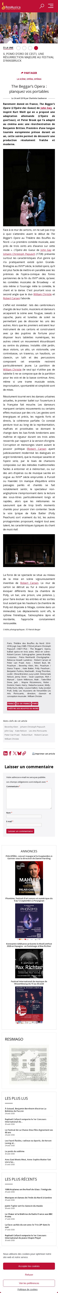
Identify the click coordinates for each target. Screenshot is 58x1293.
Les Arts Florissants (38, 730)
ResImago (14, 1039)
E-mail (9, 821)
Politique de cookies (27, 1289)
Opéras (37, 79)
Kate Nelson (21, 730)
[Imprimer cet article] (33, 753)
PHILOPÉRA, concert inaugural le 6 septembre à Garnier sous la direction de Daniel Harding (29, 857)
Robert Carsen (11, 298)
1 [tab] (18, 48)
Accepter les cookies (29, 1266)
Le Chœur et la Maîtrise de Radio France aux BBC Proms (29, 1215)
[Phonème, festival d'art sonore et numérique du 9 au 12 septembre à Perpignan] (29, 922)
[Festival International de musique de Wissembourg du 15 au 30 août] (29, 1005)
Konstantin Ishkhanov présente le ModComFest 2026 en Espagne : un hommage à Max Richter (29, 945)
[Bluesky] (19, 753)
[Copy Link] (24, 753)
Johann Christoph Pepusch (19, 254)
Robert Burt (27, 734)
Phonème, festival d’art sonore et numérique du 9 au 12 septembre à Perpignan (29, 899)
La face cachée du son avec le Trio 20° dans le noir (27, 1226)
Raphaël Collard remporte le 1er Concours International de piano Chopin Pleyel (25, 1236)
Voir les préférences (29, 1283)
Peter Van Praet (12, 734)
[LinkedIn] (5, 753)
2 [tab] (24, 48)
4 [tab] (36, 48)
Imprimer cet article (45, 753)
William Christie (42, 294)
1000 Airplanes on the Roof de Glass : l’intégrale (28, 1189)
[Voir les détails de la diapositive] (29, 27)
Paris (35, 703)
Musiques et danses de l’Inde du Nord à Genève (28, 1197)
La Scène (21, 79)
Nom (9, 813)
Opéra (30, 79)
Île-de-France (24, 703)
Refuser (29, 1274)
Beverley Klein (11, 726)
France (11, 703)
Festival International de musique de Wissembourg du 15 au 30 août (29, 982)
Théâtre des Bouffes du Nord (23, 708)
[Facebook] (10, 753)
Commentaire (13, 786)
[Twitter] (14, 753)
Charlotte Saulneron (38, 98)
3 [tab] (30, 48)
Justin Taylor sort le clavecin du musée (24, 1205)
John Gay (46, 108)
